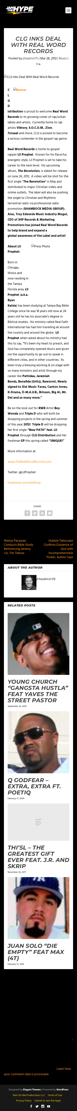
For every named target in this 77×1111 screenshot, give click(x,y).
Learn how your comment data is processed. (37, 1071)
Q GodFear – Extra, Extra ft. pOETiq (34, 786)
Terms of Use (55, 1095)
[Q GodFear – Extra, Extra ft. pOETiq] (39, 742)
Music (63, 58)
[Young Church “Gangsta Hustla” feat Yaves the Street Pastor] (39, 644)
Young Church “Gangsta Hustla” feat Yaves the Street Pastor (38, 691)
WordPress (62, 1090)
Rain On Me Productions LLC (29, 1095)
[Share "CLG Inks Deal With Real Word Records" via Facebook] (27, 513)
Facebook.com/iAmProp (24, 482)
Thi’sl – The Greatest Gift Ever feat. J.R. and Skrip (39, 857)
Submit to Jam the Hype (47, 1101)
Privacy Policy (24, 1101)
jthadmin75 (30, 58)
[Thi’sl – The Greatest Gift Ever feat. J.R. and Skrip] (39, 822)
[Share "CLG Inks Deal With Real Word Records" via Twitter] (34, 513)
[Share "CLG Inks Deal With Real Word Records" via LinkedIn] (42, 513)
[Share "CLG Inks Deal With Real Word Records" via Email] (49, 513)
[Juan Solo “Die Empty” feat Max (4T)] (39, 908)
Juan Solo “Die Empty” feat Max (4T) (36, 952)
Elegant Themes (32, 1090)
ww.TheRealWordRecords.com (30, 461)
